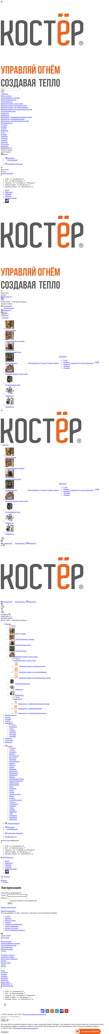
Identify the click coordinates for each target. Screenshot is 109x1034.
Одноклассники (11, 198)
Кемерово (12, 769)
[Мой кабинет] (2, 541)
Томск (11, 808)
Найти (4, 1020)
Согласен (5, 1032)
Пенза (11, 790)
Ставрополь (13, 804)
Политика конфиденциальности (34, 1014)
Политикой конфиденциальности (26, 1028)
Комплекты (18, 699)
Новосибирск (14, 785)
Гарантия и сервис (7, 957)
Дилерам (4, 976)
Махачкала (13, 775)
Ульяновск (13, 812)
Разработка (4, 1016)
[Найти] (2, 91)
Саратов (12, 802)
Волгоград (13, 758)
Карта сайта (5, 982)
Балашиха (12, 752)
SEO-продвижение (14, 1016)
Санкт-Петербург (15, 800)
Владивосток (14, 756)
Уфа (10, 813)
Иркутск (12, 765)
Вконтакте (9, 192)
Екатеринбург (14, 761)
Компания (13, 727)
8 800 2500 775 (6, 148)
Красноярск (13, 773)
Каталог (12, 628)
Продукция (5, 937)
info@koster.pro (7, 173)
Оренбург (12, 788)
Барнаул (12, 754)
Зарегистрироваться (8, 911)
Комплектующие (7, 949)
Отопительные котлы (8, 945)
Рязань (11, 796)
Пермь (11, 792)
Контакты (4, 980)
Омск (11, 786)
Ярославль (13, 819)
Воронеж (12, 759)
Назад (13, 626)
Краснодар (13, 771)
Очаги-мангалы (6, 947)
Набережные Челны (16, 779)
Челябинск (13, 817)
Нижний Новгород (16, 781)
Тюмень (12, 810)
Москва (12, 777)
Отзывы (4, 974)
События (4, 972)
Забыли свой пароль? (8, 907)
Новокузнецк (14, 783)
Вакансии (4, 978)
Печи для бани (6, 941)
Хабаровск (13, 815)
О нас (3, 970)
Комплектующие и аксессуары (25, 660)
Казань (11, 767)
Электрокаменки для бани (10, 943)
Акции (3, 965)
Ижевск (12, 763)
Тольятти (12, 806)
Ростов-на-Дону (15, 794)
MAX (7, 190)
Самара (12, 798)
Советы (3, 961)
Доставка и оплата (7, 955)
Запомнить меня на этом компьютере (23, 901)
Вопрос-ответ (6, 963)
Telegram (8, 194)
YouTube (8, 196)
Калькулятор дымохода (9, 959)
